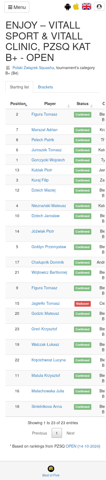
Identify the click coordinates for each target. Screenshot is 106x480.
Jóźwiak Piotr (43, 231)
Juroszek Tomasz (47, 149)
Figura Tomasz (44, 114)
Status (83, 103)
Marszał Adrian (45, 129)
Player (50, 103)
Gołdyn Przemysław (49, 246)
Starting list (19, 87)
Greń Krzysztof (44, 328)
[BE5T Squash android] (68, 7)
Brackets (45, 87)
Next (70, 433)
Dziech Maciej (43, 190)
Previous (39, 433)
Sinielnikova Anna (47, 406)
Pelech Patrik (43, 139)
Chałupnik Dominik (48, 262)
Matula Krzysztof (46, 375)
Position (18, 103)
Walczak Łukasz (45, 344)
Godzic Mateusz (45, 313)
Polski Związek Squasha (33, 67)
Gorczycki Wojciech (48, 159)
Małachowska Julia (48, 390)
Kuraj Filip (40, 180)
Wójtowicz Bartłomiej (49, 272)
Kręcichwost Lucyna (49, 359)
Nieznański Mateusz (49, 205)
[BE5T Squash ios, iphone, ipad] (76, 7)
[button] (86, 5)
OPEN (71, 446)
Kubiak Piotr (42, 170)
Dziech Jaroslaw (46, 215)
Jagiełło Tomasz (46, 303)
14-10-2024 (89, 446)
